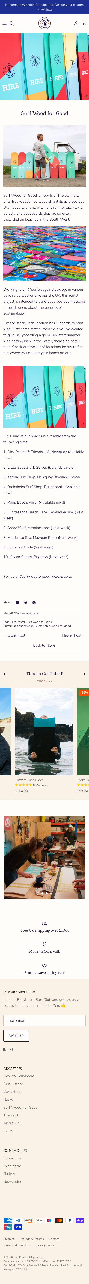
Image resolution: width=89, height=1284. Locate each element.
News (8, 1099)
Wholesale (12, 1166)
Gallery (9, 1173)
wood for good (61, 626)
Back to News (44, 645)
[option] (44, 857)
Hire (13, 622)
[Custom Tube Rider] (44, 731)
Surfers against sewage (18, 626)
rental (21, 622)
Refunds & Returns (32, 1239)
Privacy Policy (45, 1245)
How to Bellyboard (18, 1076)
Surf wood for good (39, 622)
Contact (54, 1239)
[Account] (75, 23)
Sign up (16, 1036)
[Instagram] (11, 1049)
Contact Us (12, 1158)
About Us (11, 1123)
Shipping (9, 1239)
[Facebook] (4, 1049)
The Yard (10, 1115)
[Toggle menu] (4, 23)
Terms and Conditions (17, 1245)
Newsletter (12, 1181)
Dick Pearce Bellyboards (27, 1257)
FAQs (8, 1131)
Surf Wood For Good (20, 1107)
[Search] (13, 23)
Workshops (12, 1091)
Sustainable (42, 626)
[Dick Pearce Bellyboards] (44, 23)
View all (44, 681)
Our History (13, 1083)
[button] (38, 893)
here (49, 9)
